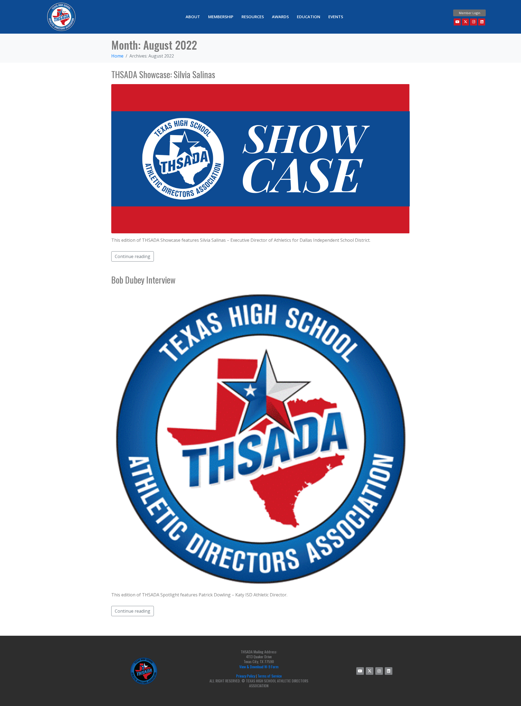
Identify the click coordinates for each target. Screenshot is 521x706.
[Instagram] (473, 22)
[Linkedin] (481, 22)
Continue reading (132, 256)
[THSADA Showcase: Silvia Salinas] (260, 158)
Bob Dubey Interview (143, 279)
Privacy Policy (245, 676)
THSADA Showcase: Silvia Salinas (163, 74)
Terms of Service (270, 676)
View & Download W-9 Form (258, 666)
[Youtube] (457, 22)
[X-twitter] (465, 22)
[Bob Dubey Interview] (260, 438)
